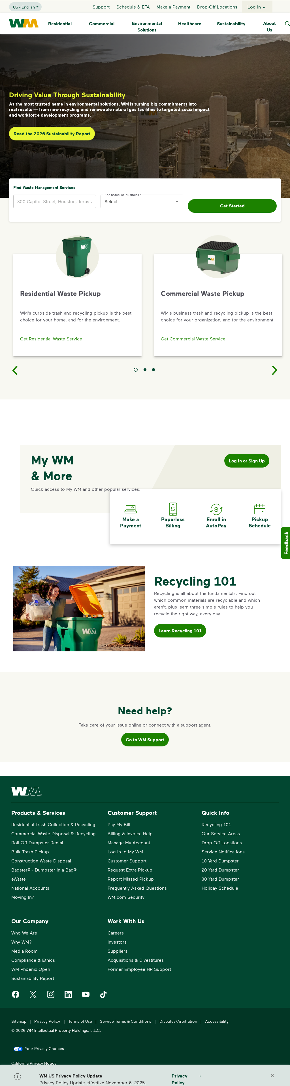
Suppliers (117, 951)
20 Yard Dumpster (220, 869)
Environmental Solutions (147, 26)
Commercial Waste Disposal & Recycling (53, 833)
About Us (269, 26)
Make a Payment (173, 6)
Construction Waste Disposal (41, 860)
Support (101, 6)
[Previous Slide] (15, 370)
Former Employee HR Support (139, 969)
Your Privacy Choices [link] (44, 1048)
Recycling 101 (216, 824)
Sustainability (231, 23)
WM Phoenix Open (30, 969)
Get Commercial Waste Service (193, 338)
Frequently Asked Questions (137, 888)
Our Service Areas (221, 833)
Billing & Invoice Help (130, 833)
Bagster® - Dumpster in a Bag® (44, 869)
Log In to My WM (125, 851)
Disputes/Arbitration (178, 1021)
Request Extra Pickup (130, 869)
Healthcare (189, 23)
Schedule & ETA (133, 6)
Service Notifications (223, 851)
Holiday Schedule (220, 888)
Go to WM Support (145, 739)
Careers (116, 932)
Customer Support (127, 860)
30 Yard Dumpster (220, 878)
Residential (60, 23)
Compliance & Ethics (33, 960)
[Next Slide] (275, 370)
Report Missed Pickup (131, 878)
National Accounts (30, 888)
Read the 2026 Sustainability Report (52, 133)
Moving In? (22, 897)
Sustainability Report (32, 978)
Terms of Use (80, 1021)
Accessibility (217, 1021)
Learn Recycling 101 (180, 631)
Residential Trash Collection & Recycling (53, 824)
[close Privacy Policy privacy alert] (272, 1075)
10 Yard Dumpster (220, 860)
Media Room (24, 951)
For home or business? (123, 194)
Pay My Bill (119, 824)
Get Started (232, 206)
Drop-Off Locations (217, 6)
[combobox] (137, 201)
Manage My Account (129, 842)
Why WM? (21, 941)
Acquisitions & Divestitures (136, 960)
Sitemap (18, 1021)
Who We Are (24, 932)
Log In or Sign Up (247, 461)
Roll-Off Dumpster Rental (37, 842)
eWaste (18, 878)
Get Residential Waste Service (51, 338)
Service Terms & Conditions (125, 1021)
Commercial (101, 23)
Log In (254, 6)
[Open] (177, 201)
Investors (117, 941)
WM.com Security (126, 897)
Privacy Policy (47, 1021)
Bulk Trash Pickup (30, 851)
